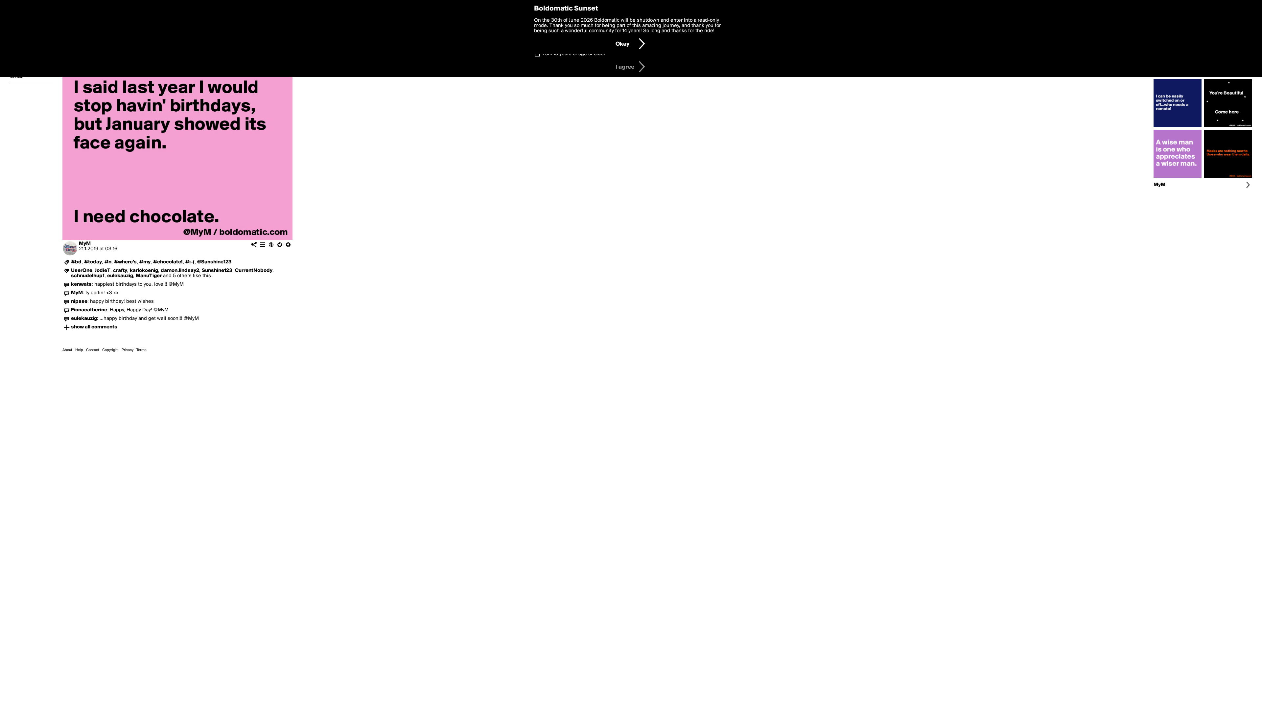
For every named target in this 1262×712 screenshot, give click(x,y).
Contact (92, 350)
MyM (85, 243)
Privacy (127, 350)
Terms (141, 350)
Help (79, 350)
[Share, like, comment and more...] (1178, 127)
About (67, 350)
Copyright (110, 350)
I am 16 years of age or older (574, 53)
